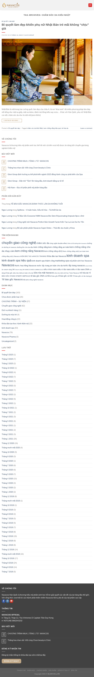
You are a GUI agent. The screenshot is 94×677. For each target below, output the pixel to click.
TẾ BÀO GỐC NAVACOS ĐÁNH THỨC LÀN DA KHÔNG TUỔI (37, 204)
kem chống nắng (41, 247)
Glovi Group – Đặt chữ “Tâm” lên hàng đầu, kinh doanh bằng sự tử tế (36, 181)
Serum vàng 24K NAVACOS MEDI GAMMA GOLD (29, 269)
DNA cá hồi (71, 243)
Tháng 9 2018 (7, 563)
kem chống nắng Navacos (29, 250)
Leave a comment (86, 128)
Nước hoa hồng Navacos (25, 266)
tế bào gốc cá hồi (65, 276)
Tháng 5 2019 (7, 527)
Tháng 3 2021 (7, 430)
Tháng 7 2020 (7, 465)
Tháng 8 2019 (7, 514)
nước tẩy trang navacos (74, 265)
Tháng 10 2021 (8, 408)
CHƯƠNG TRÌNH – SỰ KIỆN (14, 301)
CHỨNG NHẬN (42, 670)
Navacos (8, 265)
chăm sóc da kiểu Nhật (35, 128)
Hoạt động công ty (9, 319)
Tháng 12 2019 (8, 496)
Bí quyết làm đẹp (8, 21)
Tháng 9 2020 (7, 456)
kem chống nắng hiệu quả (52, 128)
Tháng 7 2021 (7, 412)
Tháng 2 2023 (7, 363)
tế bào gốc (54, 276)
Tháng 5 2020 (7, 474)
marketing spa (62, 260)
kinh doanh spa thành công (43, 261)
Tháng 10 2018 (8, 558)
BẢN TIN (74, 670)
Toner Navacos (74, 273)
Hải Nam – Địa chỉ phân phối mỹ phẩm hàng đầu (27, 188)
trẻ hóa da (65, 128)
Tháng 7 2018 (7, 572)
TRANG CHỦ (21, 670)
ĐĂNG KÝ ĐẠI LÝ (64, 670)
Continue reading (12, 120)
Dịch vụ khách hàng (10, 310)
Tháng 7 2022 (7, 381)
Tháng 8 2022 (7, 377)
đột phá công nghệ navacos (33, 280)
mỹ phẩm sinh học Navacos (80, 261)
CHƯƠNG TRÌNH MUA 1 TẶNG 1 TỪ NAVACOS (28, 161)
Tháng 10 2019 (8, 505)
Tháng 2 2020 (7, 488)
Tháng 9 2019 (7, 510)
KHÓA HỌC (31, 670)
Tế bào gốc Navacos (12, 279)
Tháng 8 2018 (7, 567)
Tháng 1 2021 (7, 439)
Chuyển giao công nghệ (11, 306)
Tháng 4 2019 (7, 532)
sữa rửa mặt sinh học (61, 273)
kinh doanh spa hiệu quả (16, 260)
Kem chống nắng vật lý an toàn (74, 251)
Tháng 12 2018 (8, 550)
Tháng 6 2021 (7, 417)
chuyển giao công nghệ (19, 243)
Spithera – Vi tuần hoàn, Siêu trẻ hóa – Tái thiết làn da (39, 210)
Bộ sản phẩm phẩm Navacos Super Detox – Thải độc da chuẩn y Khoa (46, 228)
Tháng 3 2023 (7, 359)
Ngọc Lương (7, 210)
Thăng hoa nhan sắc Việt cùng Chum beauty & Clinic (29, 168)
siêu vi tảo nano (64, 269)
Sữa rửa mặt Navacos (44, 273)
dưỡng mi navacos (10, 247)
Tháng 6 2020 (7, 470)
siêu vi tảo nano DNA (80, 269)
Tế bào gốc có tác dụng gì (82, 276)
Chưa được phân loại (10, 297)
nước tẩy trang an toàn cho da (50, 266)
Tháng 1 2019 (7, 545)
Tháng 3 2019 (7, 536)
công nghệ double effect (58, 243)
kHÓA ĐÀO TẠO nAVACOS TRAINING (33, 256)
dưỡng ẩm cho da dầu (25, 247)
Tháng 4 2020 (7, 479)
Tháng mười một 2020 (11, 448)
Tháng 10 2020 (8, 452)
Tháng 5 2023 (7, 355)
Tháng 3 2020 (7, 483)
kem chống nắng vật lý (53, 251)
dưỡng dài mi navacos (80, 243)
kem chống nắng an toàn (58, 247)
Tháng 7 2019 (7, 519)
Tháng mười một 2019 (11, 501)
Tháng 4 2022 (7, 394)
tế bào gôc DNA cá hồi (40, 276)
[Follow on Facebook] (3, 601)
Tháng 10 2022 (8, 368)
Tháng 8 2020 (7, 461)
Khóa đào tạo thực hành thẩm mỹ (15, 324)
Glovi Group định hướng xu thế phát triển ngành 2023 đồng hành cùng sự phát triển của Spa (45, 174)
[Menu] (90, 5)
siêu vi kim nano (50, 269)
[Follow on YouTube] (11, 601)
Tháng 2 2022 (7, 403)
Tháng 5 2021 (7, 421)
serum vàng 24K (9, 269)
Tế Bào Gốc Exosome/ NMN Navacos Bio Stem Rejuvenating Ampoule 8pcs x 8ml (50, 216)
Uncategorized (8, 341)
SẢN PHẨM (52, 670)
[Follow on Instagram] (7, 601)
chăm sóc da (42, 243)
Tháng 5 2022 (7, 390)
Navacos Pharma (9, 337)
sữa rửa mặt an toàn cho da (23, 273)
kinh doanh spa (78, 256)
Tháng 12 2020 (8, 443)
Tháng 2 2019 (7, 541)
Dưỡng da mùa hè (9, 315)
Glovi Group (29, 35)
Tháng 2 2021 (7, 434)
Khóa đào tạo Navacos (56, 256)
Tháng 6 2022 (7, 386)
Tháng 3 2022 (7, 399)
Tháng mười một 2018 (11, 554)
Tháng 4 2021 (7, 425)
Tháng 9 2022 (7, 372)
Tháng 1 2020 (7, 492)
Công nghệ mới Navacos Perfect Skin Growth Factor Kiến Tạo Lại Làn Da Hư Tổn (50, 222)
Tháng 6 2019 (7, 523)
